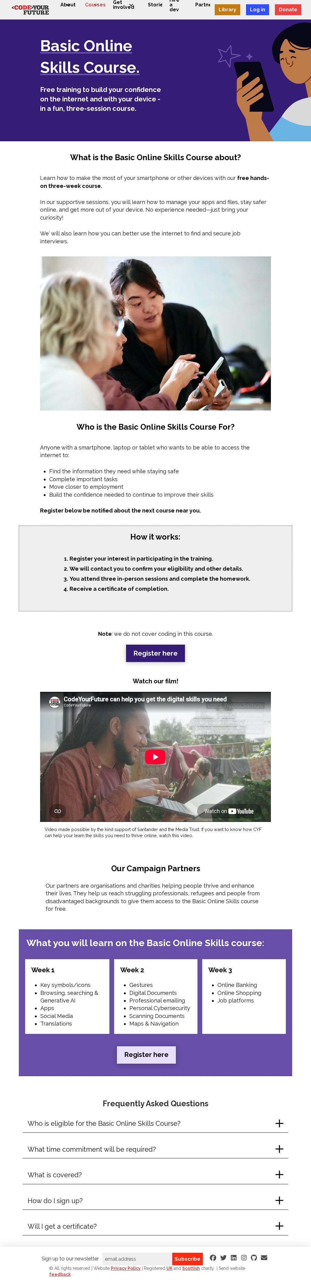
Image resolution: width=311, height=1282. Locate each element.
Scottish (191, 1268)
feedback (60, 1274)
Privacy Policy (126, 1268)
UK (169, 1268)
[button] (155, 1123)
